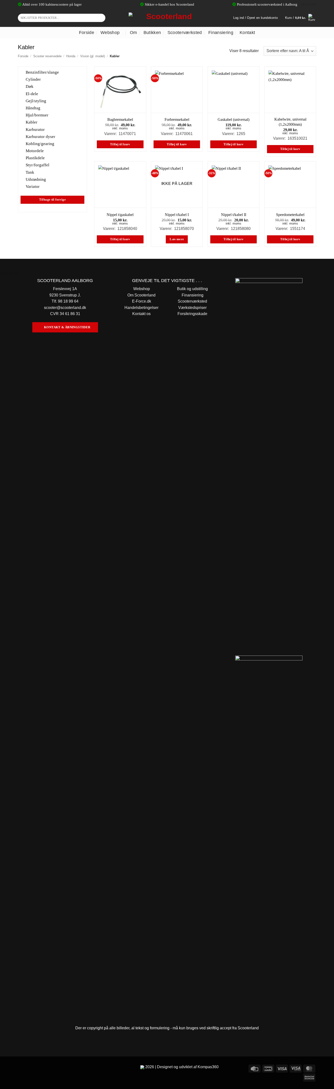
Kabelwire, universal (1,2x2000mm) (290, 121)
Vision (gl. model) (92, 56)
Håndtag (33, 108)
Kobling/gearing (40, 143)
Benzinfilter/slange (42, 72)
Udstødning (36, 179)
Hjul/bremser (37, 115)
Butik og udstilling (192, 289)
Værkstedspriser (192, 308)
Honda (70, 56)
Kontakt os (141, 314)
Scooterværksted (184, 32)
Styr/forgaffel (37, 165)
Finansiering (220, 32)
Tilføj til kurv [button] (120, 144)
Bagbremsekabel (120, 119)
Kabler (31, 122)
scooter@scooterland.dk (65, 308)
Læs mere (177, 239)
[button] (300, 17)
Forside (86, 32)
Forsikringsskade (192, 314)
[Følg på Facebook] (22, 1068)
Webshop (110, 32)
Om (133, 32)
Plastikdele (35, 158)
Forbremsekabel (177, 119)
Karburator (35, 129)
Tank (30, 172)
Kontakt (247, 32)
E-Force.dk (141, 301)
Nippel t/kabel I (177, 215)
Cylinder (33, 79)
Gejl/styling (36, 100)
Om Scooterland (141, 295)
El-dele (32, 93)
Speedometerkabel (290, 215)
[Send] (101, 18)
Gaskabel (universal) (233, 119)
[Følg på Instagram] (31, 1068)
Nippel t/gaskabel (120, 215)
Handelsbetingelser (141, 308)
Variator (33, 186)
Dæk (29, 86)
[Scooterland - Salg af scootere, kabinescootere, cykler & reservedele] (167, 17)
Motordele (35, 150)
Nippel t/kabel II (233, 215)
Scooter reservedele (47, 56)
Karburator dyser (40, 136)
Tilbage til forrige (52, 199)
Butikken (152, 32)
